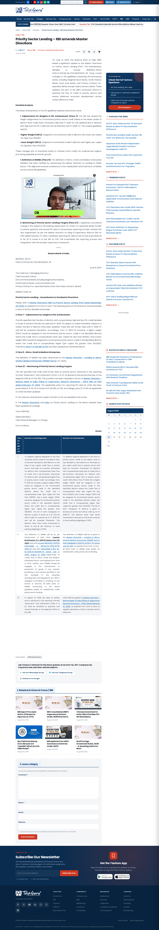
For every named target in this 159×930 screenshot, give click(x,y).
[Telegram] (48, 2)
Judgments (104, 903)
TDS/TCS (56, 907)
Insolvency (80, 907)
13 (124, 428)
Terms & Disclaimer (136, 921)
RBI (121, 19)
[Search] (85, 2)
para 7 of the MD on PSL (37, 346)
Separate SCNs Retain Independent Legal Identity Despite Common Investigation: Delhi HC (122, 146)
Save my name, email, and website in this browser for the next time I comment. (48, 832)
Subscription (97, 2)
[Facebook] (28, 2)
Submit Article (129, 900)
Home (19, 19)
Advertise (127, 903)
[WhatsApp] (45, 2)
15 (135, 428)
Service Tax (51, 19)
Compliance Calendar (108, 907)
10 (109, 428)
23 (141, 433)
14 (130, 428)
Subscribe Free (69, 873)
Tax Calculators (106, 910)
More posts (111, 172)
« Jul (108, 446)
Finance (135, 19)
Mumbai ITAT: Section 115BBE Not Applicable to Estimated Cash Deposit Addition (124, 199)
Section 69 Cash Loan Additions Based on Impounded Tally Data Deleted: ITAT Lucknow (124, 288)
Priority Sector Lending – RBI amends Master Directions (52, 41)
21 (130, 433)
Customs (86, 19)
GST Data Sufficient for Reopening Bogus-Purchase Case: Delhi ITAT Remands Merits (122, 230)
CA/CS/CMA (81, 910)
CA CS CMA (105, 19)
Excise (77, 19)
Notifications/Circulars (55, 50)
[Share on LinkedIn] (89, 52)
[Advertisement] (33, 81)
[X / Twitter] (31, 2)
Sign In (137, 2)
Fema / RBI (26, 30)
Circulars (35, 30)
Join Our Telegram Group (62, 672)
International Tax (59, 910)
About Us (127, 896)
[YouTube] (34, 2)
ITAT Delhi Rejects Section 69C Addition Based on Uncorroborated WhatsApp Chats (124, 277)
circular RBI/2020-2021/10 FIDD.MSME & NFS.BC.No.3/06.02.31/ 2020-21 (42, 546)
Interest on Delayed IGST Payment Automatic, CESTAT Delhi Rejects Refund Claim (122, 187)
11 (114, 428)
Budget (40, 19)
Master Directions (30, 402)
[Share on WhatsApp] (94, 52)
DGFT (115, 19)
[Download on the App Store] (122, 876)
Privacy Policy (123, 921)
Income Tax (29, 19)
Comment (23, 775)
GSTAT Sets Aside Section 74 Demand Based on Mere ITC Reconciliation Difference (124, 126)
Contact (127, 907)
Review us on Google (31, 678)
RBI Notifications (35, 657)
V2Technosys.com (59, 920)
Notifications (104, 896)
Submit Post (125, 2)
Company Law (65, 19)
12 (119, 428)
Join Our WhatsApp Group (33, 672)
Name (21, 802)
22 (135, 433)
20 (125, 433)
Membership (128, 910)
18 (114, 433)
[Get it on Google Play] (105, 876)
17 (109, 433)
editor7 (21, 50)
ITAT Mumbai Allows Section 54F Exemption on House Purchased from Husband (123, 265)
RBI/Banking (80, 903)
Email (21, 812)
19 (119, 433)
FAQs (46, 402)
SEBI (127, 19)
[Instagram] (41, 2)
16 (141, 428)
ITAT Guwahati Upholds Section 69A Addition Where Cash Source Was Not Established (88, 24)
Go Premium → (124, 107)
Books (110, 2)
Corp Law (146, 19)
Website (21, 822)
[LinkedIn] (38, 2)
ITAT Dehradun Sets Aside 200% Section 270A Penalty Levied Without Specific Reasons (124, 210)
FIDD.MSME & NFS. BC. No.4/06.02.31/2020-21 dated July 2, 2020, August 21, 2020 (42, 552)
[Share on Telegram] (99, 52)
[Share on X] (84, 52)
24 (109, 437)
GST (95, 19)
